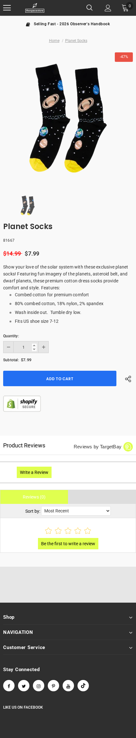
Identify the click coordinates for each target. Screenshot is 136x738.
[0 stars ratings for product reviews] (68, 531)
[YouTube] (68, 685)
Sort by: (32, 511)
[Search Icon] (89, 8)
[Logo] (34, 8)
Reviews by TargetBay (97, 446)
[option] (68, 24)
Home (54, 40)
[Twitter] (23, 685)
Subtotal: (11, 360)
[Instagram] (38, 685)
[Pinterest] (53, 685)
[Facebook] (9, 685)
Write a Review (34, 472)
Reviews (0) (34, 496)
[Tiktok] (83, 685)
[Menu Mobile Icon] (7, 8)
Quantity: (11, 336)
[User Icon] (108, 8)
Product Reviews (24, 445)
